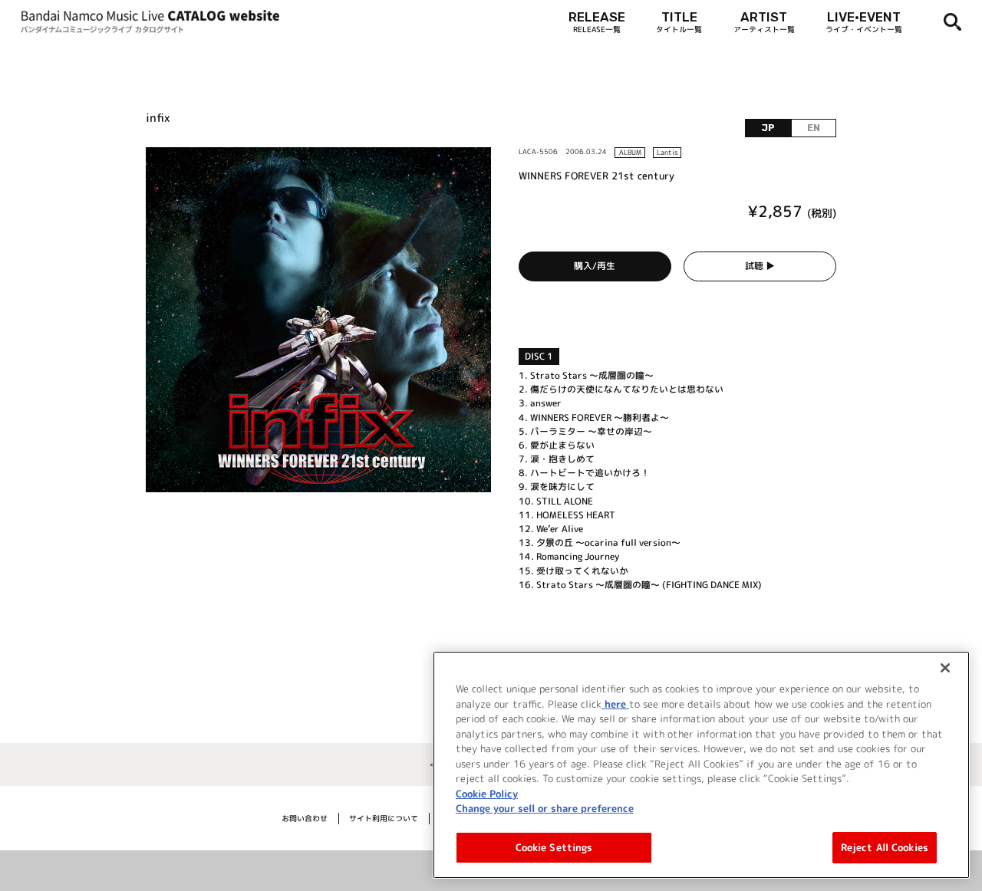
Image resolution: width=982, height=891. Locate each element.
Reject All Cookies (884, 846)
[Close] (945, 668)
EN (813, 128)
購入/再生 (594, 265)
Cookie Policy (487, 793)
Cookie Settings (554, 846)
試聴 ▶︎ (760, 265)
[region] (701, 765)
